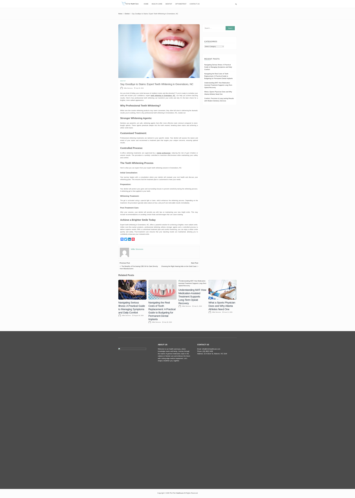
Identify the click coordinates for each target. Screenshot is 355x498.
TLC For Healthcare (177, 493)
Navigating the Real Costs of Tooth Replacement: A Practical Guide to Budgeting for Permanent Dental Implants (218, 76)
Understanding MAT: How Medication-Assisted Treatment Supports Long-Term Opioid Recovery (218, 85)
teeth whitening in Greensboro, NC (163, 95)
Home (146, 4)
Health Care (157, 4)
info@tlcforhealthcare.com (211, 349)
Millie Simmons (128, 88)
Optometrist (180, 4)
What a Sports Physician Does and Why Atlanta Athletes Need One (221, 306)
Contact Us (195, 4)
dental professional (163, 153)
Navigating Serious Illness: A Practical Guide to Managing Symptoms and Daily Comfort (218, 67)
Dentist (168, 4)
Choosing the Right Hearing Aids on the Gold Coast (179, 266)
